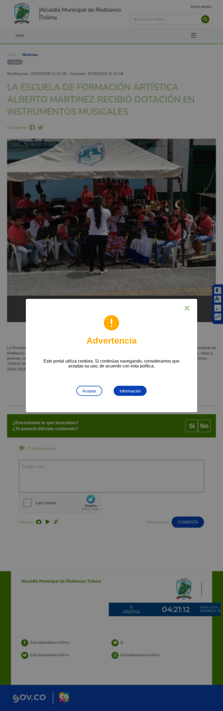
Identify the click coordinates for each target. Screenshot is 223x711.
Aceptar (89, 391)
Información (130, 391)
